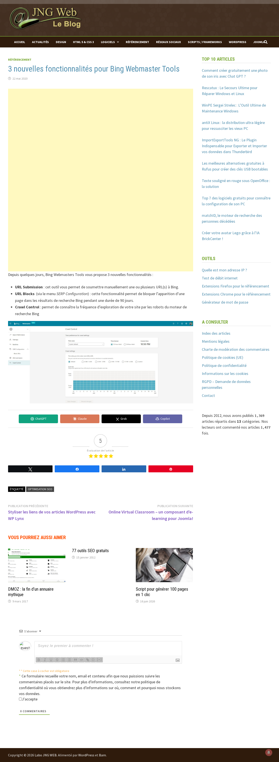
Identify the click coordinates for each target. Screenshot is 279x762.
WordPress (237, 42)
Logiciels (108, 42)
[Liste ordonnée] (63, 659)
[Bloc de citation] (75, 659)
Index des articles (216, 333)
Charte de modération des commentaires (235, 349)
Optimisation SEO (40, 489)
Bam (102, 755)
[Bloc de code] (81, 659)
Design (61, 42)
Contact (208, 395)
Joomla (259, 42)
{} (93, 659)
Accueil (19, 42)
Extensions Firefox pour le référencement (235, 286)
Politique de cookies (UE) (222, 357)
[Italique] (45, 659)
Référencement (137, 42)
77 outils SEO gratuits (90, 550)
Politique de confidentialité (224, 365)
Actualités (40, 42)
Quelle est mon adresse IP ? (224, 269)
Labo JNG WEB (46, 755)
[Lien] (88, 659)
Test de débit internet (220, 278)
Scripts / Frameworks (205, 42)
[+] (99, 659)
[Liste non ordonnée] (69, 659)
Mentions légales (216, 341)
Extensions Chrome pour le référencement (236, 294)
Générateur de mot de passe (225, 302)
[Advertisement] (100, 119)
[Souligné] (51, 659)
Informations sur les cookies (225, 373)
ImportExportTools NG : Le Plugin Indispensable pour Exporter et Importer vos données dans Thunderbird (234, 145)
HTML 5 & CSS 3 (83, 42)
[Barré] (57, 659)
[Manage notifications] (268, 752)
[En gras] (39, 659)
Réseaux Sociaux (168, 42)
